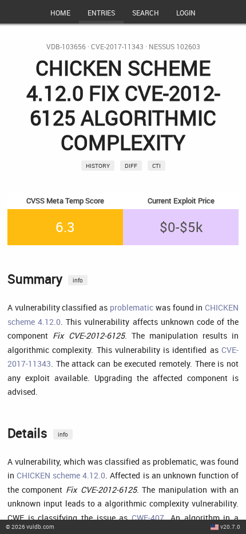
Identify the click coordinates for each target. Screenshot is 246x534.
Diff (131, 166)
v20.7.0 (230, 527)
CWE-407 (148, 517)
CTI (156, 166)
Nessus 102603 (174, 47)
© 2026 (30, 527)
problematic (131, 307)
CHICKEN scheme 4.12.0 (61, 475)
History (98, 166)
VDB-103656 (66, 47)
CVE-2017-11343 (117, 47)
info (78, 280)
